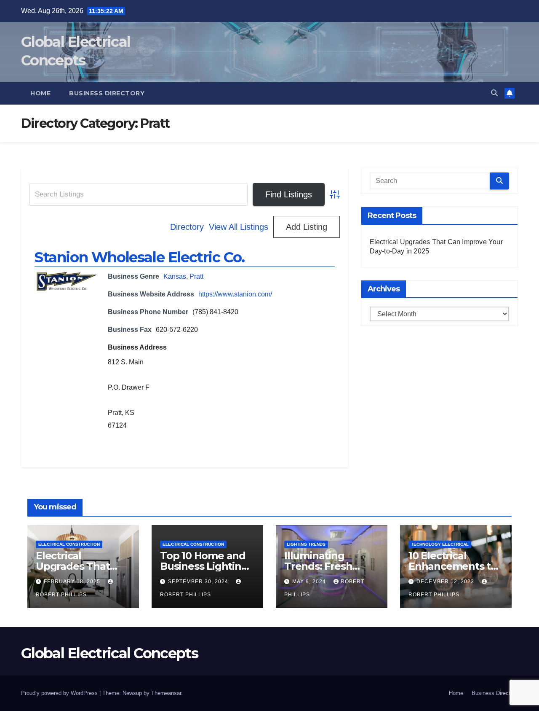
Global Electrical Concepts (109, 653)
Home (40, 93)
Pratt (196, 276)
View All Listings (238, 227)
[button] (494, 93)
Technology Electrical (440, 544)
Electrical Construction (69, 544)
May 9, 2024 (310, 581)
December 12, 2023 (446, 581)
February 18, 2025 (73, 581)
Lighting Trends (306, 544)
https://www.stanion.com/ (235, 294)
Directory (187, 227)
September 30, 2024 (199, 581)
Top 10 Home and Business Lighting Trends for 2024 (204, 566)
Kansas (174, 276)
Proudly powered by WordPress (60, 693)
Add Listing (306, 227)
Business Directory (106, 93)
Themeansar (166, 693)
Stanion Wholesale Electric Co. (140, 257)
